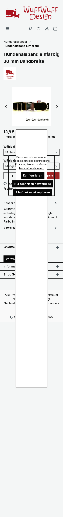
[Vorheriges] (6, 106)
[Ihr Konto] (47, 28)
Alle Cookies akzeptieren (32, 192)
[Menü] (8, 28)
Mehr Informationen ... (31, 168)
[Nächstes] (56, 106)
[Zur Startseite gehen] (31, 13)
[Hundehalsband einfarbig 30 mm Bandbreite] (31, 106)
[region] (31, 106)
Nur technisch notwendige (32, 184)
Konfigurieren (32, 175)
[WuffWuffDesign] (31, 73)
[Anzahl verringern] (7, 175)
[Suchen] (30, 28)
